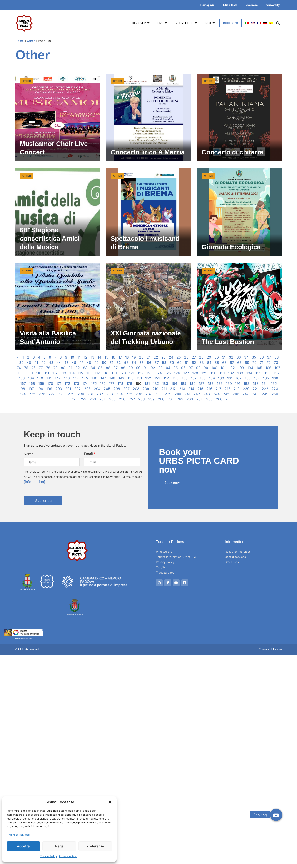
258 (141, 399)
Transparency (165, 572)
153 (157, 378)
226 (42, 394)
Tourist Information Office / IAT (177, 557)
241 (187, 394)
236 (139, 394)
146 (94, 378)
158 (203, 378)
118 (105, 373)
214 (191, 388)
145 (85, 378)
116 (89, 373)
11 (78, 357)
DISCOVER (139, 23)
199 (49, 388)
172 (67, 383)
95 (176, 368)
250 (275, 394)
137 (276, 373)
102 (232, 368)
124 (159, 373)
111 (47, 373)
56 (149, 362)
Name (28, 454)
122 (140, 373)
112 (55, 373)
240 (178, 394)
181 (147, 383)
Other (31, 40)
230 (81, 394)
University (273, 5)
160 (221, 378)
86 (108, 368)
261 (171, 399)
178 (120, 383)
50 (104, 362)
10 (72, 357)
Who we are (164, 551)
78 (48, 368)
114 (72, 373)
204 (97, 388)
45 (66, 362)
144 (76, 378)
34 (246, 357)
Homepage (207, 5)
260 (161, 399)
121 (131, 373)
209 (146, 388)
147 (103, 378)
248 (255, 394)
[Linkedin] (184, 582)
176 (103, 383)
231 (90, 394)
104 (250, 368)
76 (34, 368)
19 (134, 357)
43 (51, 362)
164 (257, 378)
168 (32, 383)
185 (183, 383)
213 (182, 388)
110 (38, 373)
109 (30, 373)
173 (76, 383)
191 (237, 383)
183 (165, 383)
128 (195, 373)
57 (157, 362)
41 (36, 362)
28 (201, 357)
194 (265, 383)
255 (112, 399)
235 (129, 394)
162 (239, 378)
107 (277, 368)
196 (22, 388)
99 (206, 368)
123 (150, 373)
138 (22, 378)
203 (87, 388)
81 (70, 368)
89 (130, 368)
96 (183, 368)
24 (171, 357)
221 (256, 388)
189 (220, 383)
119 (114, 373)
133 (240, 373)
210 (155, 388)
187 (201, 383)
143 (67, 378)
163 (248, 378)
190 (229, 383)
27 (194, 357)
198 (40, 388)
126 (177, 373)
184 (174, 383)
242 (197, 394)
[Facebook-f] (167, 582)
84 (93, 368)
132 (231, 373)
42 (43, 362)
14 (99, 357)
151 (139, 378)
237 (148, 394)
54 (134, 362)
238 (158, 394)
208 (136, 388)
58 (164, 362)
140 (40, 378)
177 (111, 383)
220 (246, 388)
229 (71, 394)
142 (58, 378)
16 (113, 357)
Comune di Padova (270, 649)
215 (200, 388)
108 (21, 373)
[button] (110, 802)
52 (119, 362)
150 (130, 378)
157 (194, 378)
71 (261, 362)
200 (58, 388)
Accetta (23, 846)
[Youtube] (176, 582)
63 (201, 362)
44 (59, 362)
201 (68, 388)
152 (148, 378)
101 (223, 368)
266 (219, 399)
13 (92, 357)
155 (176, 378)
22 (156, 357)
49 (96, 362)
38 (276, 357)
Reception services (238, 551)
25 (179, 357)
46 (74, 362)
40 (29, 362)
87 (115, 368)
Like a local (230, 5)
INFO (208, 23)
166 (275, 378)
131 (222, 373)
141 (49, 378)
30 (216, 357)
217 (218, 388)
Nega (59, 846)
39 (21, 362)
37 (269, 357)
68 (239, 362)
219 (237, 388)
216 (209, 388)
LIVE (160, 23)
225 (32, 394)
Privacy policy (68, 856)
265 (209, 399)
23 (163, 357)
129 (204, 373)
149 (121, 378)
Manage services (19, 834)
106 (268, 368)
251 (74, 399)
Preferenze (95, 846)
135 (258, 373)
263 (190, 399)
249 (265, 394)
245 (226, 394)
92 (153, 368)
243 (206, 394)
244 (216, 394)
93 (160, 368)
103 (241, 368)
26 (186, 357)
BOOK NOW (230, 23)
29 (209, 357)
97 (191, 368)
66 (224, 362)
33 (239, 357)
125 (168, 373)
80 (63, 368)
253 (93, 399)
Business (252, 5)
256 (122, 399)
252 (83, 399)
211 (164, 388)
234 (119, 394)
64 (209, 362)
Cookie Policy (48, 856)
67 (232, 362)
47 (81, 362)
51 (111, 362)
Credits (161, 567)
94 (168, 368)
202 (77, 388)
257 (132, 399)
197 (31, 388)
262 (180, 399)
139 (31, 378)
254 (102, 399)
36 (261, 357)
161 (229, 378)
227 (51, 394)
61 (187, 362)
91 (145, 368)
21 (148, 357)
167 (23, 383)
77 (41, 368)
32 (231, 357)
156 (185, 378)
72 (269, 362)
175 (94, 383)
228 (61, 394)
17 (120, 357)
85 (100, 368)
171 (58, 383)
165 (266, 378)
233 (109, 394)
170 (50, 383)
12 (85, 357)
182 (156, 383)
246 (236, 394)
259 (151, 399)
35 (254, 357)
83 (85, 368)
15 (106, 357)
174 (85, 383)
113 (63, 373)
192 (246, 383)
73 (276, 362)
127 (186, 373)
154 (166, 378)
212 (173, 388)
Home (19, 40)
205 (107, 388)
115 (80, 373)
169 (41, 383)
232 (100, 394)
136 (267, 373)
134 (249, 373)
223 (275, 388)
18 (127, 357)
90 (138, 368)
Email (88, 454)
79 (55, 368)
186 (192, 383)
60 (179, 362)
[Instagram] (159, 582)
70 (254, 362)
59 (172, 362)
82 (77, 368)
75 (26, 368)
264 (199, 399)
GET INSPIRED (184, 23)
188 (211, 383)
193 (256, 383)
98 (198, 368)
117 (97, 373)
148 (112, 378)
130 (213, 373)
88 (123, 368)
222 (265, 388)
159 (212, 378)
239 (168, 394)
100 (214, 368)
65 (217, 362)
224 (22, 394)
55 (141, 362)
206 (116, 388)
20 (141, 357)
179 (129, 383)
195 (274, 383)
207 (126, 388)
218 (227, 388)
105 (259, 368)
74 (19, 368)
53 (126, 362)
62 (194, 362)
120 (123, 373)
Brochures (232, 562)
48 (89, 362)
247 (245, 394)
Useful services (235, 557)
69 (247, 362)
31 (224, 357)
